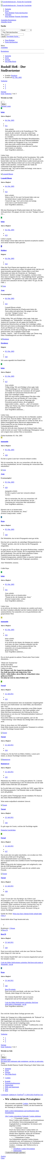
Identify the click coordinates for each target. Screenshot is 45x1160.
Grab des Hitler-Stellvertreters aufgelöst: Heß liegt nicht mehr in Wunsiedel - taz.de (21, 1003)
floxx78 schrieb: (10, 989)
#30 (6, 535)
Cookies (7, 1078)
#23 (6, 235)
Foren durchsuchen (21, 13)
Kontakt (7, 1081)
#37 (6, 851)
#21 (6, 126)
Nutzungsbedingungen (12, 1083)
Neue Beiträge (10, 13)
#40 (6, 986)
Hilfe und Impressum (12, 1087)
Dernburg (14, 75)
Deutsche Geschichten (8, 830)
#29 (6, 487)
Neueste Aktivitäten (21, 16)
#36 (6, 823)
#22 (6, 192)
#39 (6, 948)
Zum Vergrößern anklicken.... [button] (14, 150)
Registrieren (5, 51)
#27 (6, 382)
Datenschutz (9, 1085)
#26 (6, 357)
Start (6, 1089)
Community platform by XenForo (22, 1095)
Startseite (8, 9)
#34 (6, 750)
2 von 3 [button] (14, 94)
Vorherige (4, 81)
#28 (6, 455)
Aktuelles (8, 15)
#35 (6, 777)
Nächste (3, 92)
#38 (6, 891)
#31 (6, 590)
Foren (7, 11)
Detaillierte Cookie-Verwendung (24, 1149)
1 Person (12, 928)
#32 (6, 635)
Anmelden (4, 47)
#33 (6, 699)
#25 (6, 304)
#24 (6, 264)
